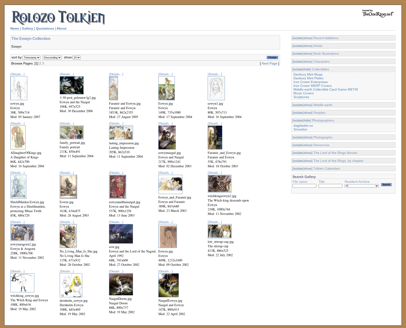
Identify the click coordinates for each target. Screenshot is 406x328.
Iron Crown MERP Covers (312, 86)
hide (307, 69)
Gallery (27, 28)
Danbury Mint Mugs (308, 74)
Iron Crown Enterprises (310, 82)
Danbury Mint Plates (308, 78)
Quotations (45, 28)
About (61, 28)
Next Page (269, 63)
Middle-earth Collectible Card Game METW (325, 89)
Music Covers (303, 93)
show (308, 38)
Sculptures (301, 97)
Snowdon (300, 129)
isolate (298, 38)
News (14, 28)
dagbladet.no (303, 125)
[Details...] (17, 74)
